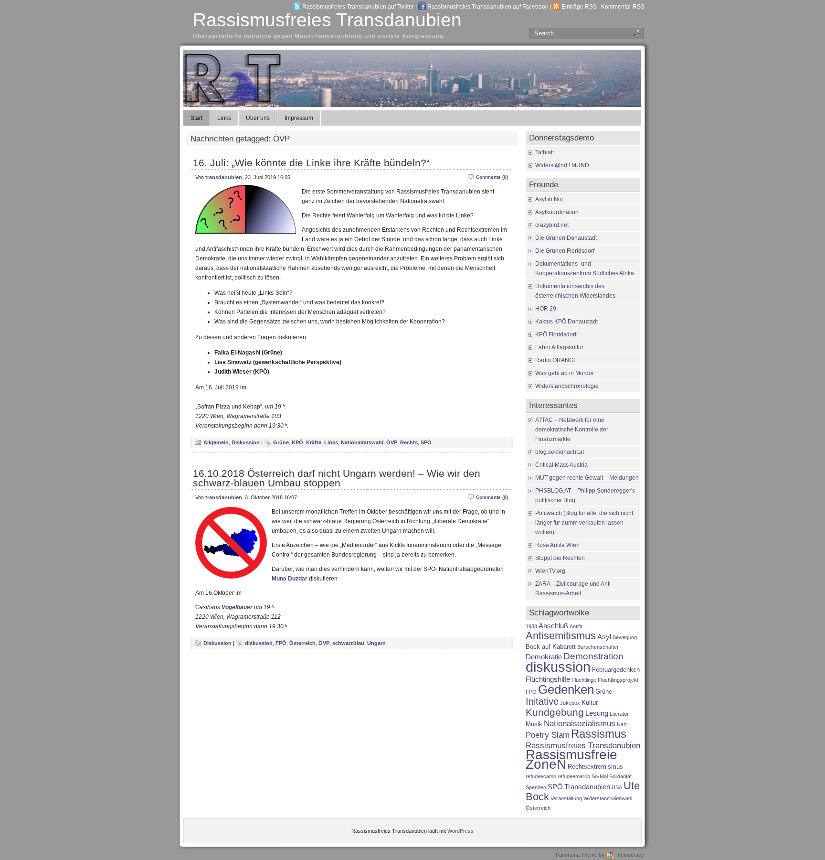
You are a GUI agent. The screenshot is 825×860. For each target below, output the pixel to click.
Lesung (596, 713)
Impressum (299, 118)
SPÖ (426, 442)
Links (224, 118)
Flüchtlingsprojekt (618, 680)
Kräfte (313, 442)
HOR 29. (546, 308)
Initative (542, 701)
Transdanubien (587, 787)
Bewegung (625, 637)
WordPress (460, 831)
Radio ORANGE (556, 360)
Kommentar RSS (623, 6)
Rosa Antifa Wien (557, 545)
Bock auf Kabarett (551, 646)
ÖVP (391, 442)
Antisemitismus (561, 636)
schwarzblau (348, 643)
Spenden (536, 787)
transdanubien (223, 177)
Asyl (604, 637)
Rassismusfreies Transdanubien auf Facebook (487, 6)
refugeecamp (541, 776)
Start (196, 118)
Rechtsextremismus (595, 766)
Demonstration (593, 656)
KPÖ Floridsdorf (555, 334)
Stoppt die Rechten (560, 558)
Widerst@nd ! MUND (562, 165)
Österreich (302, 643)
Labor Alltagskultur (559, 347)
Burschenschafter (598, 647)
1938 (531, 626)
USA (617, 787)
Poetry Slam (548, 735)
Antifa (576, 626)
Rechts (409, 442)
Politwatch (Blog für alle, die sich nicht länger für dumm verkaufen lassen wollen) (584, 523)
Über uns (258, 118)
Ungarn (376, 643)
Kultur (590, 702)
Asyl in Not (549, 199)
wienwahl (621, 798)
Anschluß (553, 626)
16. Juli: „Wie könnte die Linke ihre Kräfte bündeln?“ (311, 162)
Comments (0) (492, 177)
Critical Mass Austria (561, 465)
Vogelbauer (237, 607)
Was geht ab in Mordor (564, 373)
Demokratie (544, 657)
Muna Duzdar (289, 578)
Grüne (281, 442)
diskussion (259, 643)
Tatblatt (544, 152)
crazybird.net (552, 225)
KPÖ (297, 442)
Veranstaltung (566, 798)
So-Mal (600, 776)
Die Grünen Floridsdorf (564, 250)
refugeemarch (574, 776)
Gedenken (566, 689)
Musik (534, 724)
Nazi (622, 724)
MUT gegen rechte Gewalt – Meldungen (587, 477)
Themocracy (629, 855)
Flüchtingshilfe (548, 679)
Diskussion (246, 442)
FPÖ (280, 643)
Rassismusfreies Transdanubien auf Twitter (358, 6)
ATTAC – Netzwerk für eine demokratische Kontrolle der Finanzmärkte (571, 429)
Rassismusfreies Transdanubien (327, 20)
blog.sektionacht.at (559, 452)
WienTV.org (550, 571)
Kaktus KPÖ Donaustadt (566, 321)
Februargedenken (616, 669)
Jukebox (570, 703)
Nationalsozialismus (579, 723)
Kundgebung (555, 712)
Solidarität (620, 776)
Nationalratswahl (362, 442)
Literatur (619, 714)
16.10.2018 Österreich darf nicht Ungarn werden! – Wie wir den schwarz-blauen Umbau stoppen (336, 478)
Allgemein (216, 442)
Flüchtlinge (583, 680)
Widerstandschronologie (567, 386)
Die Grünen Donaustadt (566, 238)
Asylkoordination (557, 212)
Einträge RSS (579, 6)
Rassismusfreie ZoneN (571, 759)
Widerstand (596, 798)
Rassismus (598, 734)
